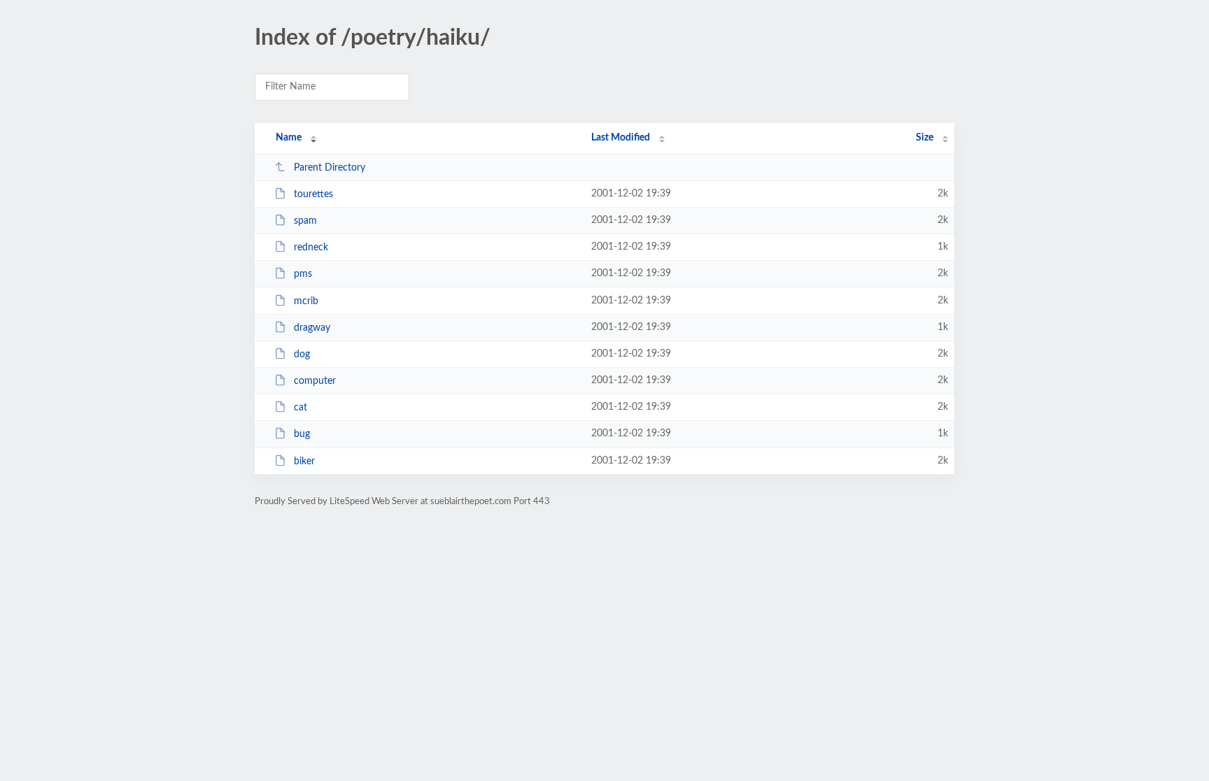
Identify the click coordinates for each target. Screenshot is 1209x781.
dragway (312, 328)
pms (303, 274)
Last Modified (620, 138)
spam (305, 221)
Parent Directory (329, 168)
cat (300, 408)
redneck (311, 247)
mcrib (306, 301)
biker (304, 461)
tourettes (313, 194)
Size (924, 138)
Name (289, 138)
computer (315, 381)
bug (302, 434)
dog (302, 354)
